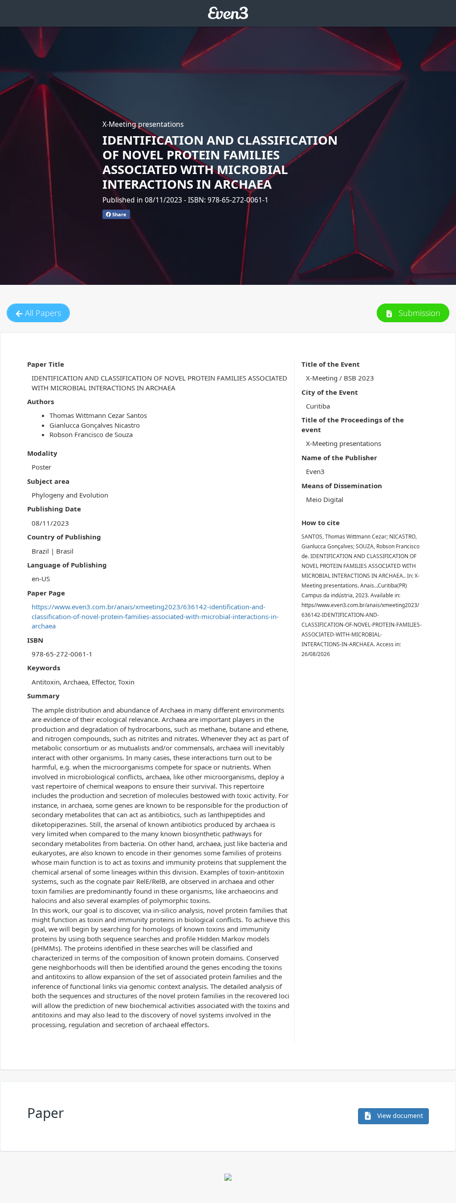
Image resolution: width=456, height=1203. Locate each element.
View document (399, 1115)
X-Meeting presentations (142, 124)
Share (118, 214)
